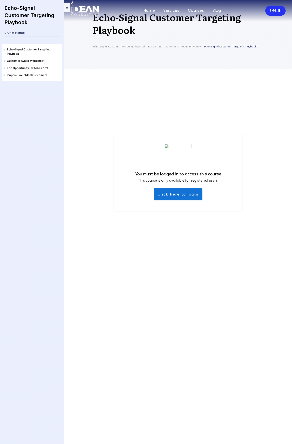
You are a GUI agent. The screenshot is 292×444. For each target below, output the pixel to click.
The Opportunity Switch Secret (27, 68)
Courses (196, 10)
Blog (216, 10)
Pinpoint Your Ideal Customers (27, 75)
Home (149, 10)
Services (171, 10)
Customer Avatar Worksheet (25, 60)
